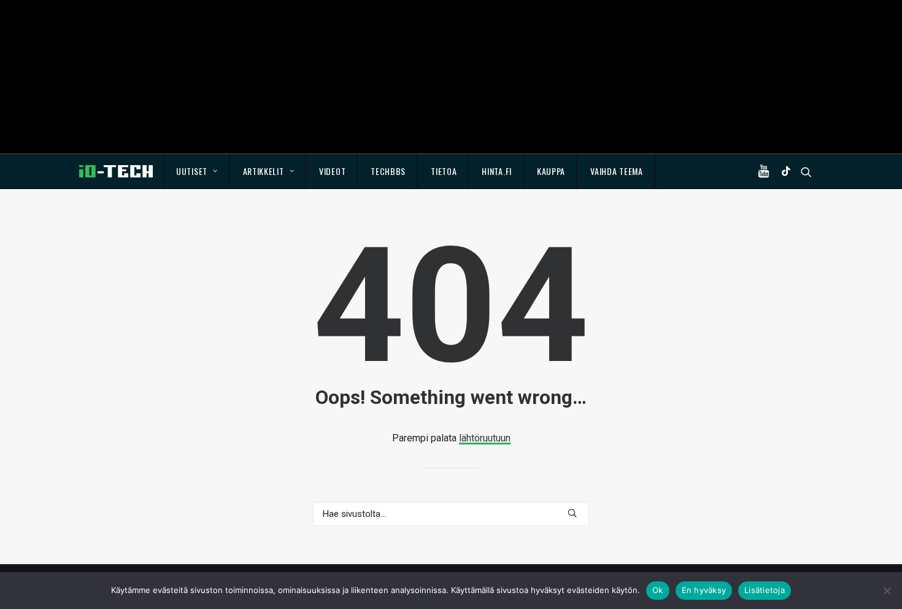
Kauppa (551, 171)
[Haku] (451, 514)
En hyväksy (704, 590)
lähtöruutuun (485, 438)
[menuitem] (197, 171)
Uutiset (191, 171)
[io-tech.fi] (116, 171)
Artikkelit (263, 171)
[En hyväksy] (887, 590)
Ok (657, 590)
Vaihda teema (616, 171)
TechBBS (388, 171)
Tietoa (444, 171)
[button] (766, 171)
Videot (332, 171)
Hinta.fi (497, 171)
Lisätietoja (764, 590)
